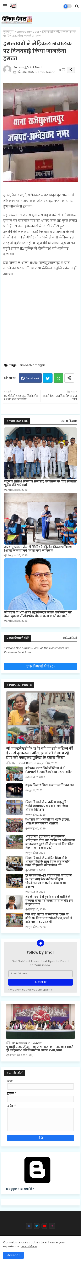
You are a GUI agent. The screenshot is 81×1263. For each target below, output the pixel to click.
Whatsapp (58, 378)
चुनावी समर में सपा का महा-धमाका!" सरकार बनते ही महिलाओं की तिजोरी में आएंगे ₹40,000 (39, 1048)
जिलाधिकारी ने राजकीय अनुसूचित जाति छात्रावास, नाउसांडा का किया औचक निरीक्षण (47, 805)
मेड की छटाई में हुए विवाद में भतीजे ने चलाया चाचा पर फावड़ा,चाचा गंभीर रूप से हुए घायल (49, 900)
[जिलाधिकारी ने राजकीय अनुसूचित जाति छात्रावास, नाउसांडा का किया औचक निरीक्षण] (14, 807)
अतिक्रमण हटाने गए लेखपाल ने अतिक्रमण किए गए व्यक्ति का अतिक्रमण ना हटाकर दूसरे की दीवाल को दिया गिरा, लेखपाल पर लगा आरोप (50, 842)
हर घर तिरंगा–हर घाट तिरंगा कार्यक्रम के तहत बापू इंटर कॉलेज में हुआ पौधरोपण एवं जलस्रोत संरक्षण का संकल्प (48, 881)
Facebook (32, 378)
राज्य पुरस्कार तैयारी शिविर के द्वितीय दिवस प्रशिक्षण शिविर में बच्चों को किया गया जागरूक (38, 548)
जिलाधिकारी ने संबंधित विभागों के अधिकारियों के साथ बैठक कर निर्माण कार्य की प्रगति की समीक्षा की (47, 861)
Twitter (48, 378)
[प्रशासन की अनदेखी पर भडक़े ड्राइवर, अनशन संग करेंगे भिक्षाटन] (14, 825)
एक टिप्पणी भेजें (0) (40, 666)
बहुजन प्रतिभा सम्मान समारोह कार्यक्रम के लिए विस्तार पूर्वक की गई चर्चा (40, 483)
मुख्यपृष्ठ (8, 32)
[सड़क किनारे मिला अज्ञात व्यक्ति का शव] (14, 790)
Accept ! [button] (13, 1255)
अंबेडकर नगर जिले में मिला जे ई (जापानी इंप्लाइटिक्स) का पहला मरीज (48, 770)
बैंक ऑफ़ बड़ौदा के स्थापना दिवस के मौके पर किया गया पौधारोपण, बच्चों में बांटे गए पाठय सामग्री (48, 918)
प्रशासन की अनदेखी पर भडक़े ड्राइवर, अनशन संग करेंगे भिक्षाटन (47, 821)
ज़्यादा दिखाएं (69, 421)
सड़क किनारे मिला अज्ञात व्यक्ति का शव (49, 785)
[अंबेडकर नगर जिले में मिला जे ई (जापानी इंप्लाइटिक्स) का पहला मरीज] (14, 774)
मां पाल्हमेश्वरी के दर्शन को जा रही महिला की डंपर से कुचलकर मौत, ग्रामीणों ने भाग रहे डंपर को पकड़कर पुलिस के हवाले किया (39, 753)
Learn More (29, 1246)
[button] (77, 6)
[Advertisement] (40, 320)
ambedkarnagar (27, 32)
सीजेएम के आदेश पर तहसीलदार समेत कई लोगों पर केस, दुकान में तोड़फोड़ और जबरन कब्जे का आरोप (38, 614)
